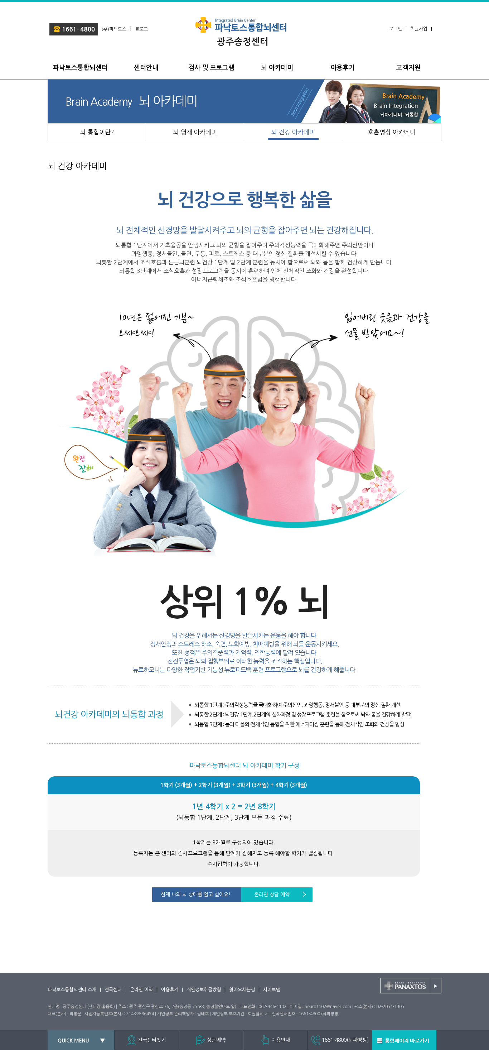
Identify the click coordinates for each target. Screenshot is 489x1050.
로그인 (395, 29)
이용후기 (169, 989)
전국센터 (113, 989)
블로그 (141, 29)
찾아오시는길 (242, 989)
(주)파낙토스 (114, 29)
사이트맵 (271, 989)
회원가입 (418, 29)
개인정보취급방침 (204, 989)
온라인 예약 (141, 989)
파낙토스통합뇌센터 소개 (72, 989)
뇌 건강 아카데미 (77, 166)
